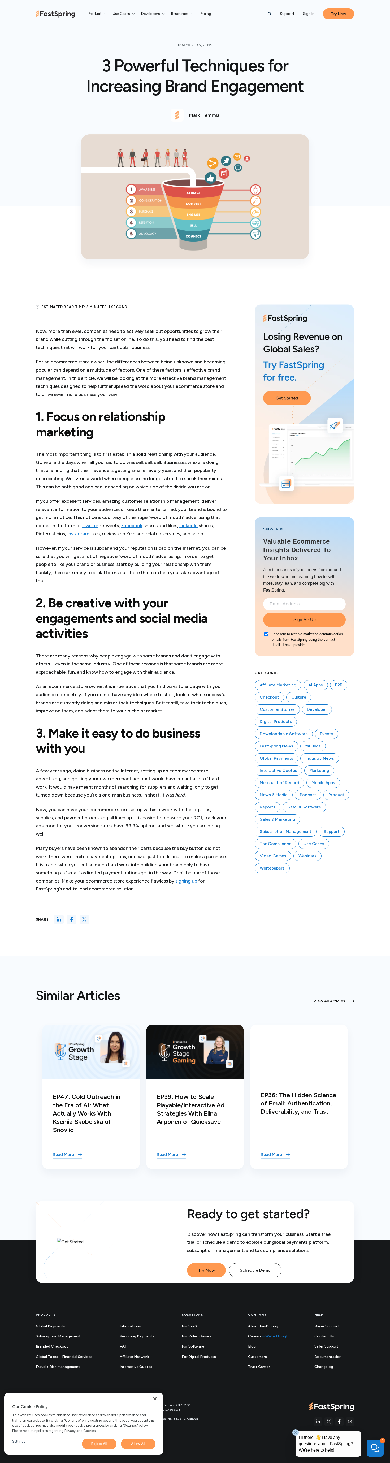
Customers (257, 1356)
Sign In (308, 13)
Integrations (130, 1326)
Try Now (206, 1270)
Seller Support (332, 1346)
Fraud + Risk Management (58, 1367)
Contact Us (324, 1336)
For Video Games (196, 1336)
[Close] (155, 1399)
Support (287, 13)
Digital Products (276, 721)
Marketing (319, 770)
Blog (252, 1346)
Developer (317, 709)
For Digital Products (199, 1356)
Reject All (99, 1444)
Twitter (90, 525)
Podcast (308, 794)
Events (326, 733)
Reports (267, 807)
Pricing (205, 13)
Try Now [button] (338, 14)
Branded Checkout (52, 1346)
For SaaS (189, 1326)
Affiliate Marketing (278, 684)
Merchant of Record (279, 782)
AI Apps (316, 684)
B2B (338, 684)
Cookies (89, 1431)
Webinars (307, 855)
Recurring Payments (137, 1336)
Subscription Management (285, 831)
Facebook (131, 525)
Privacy (70, 1431)
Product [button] (95, 13)
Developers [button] (150, 13)
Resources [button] (180, 13)
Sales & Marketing (277, 819)
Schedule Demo (255, 1270)
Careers (267, 1336)
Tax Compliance (275, 843)
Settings (18, 1441)
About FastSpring (263, 1326)
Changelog (329, 1367)
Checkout (269, 697)
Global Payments (276, 758)
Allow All (138, 1444)
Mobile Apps (323, 782)
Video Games (273, 855)
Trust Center (265, 1367)
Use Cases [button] (121, 13)
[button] (269, 14)
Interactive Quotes (278, 770)
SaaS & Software (304, 807)
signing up (186, 881)
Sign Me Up (304, 619)
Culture (298, 697)
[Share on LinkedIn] (59, 919)
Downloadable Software (284, 733)
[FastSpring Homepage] (331, 1406)
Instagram (78, 534)
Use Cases (314, 843)
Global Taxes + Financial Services (64, 1356)
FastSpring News (276, 745)
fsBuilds (313, 745)
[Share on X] (84, 919)
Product (336, 794)
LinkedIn (188, 525)
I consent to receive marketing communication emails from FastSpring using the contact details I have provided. (307, 639)
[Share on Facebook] (71, 919)
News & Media (274, 794)
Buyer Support (326, 1326)
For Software (193, 1346)
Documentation (333, 1357)
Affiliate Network (134, 1356)
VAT (123, 1346)
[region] (83, 1424)
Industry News (319, 758)
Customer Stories (277, 709)
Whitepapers (272, 868)
